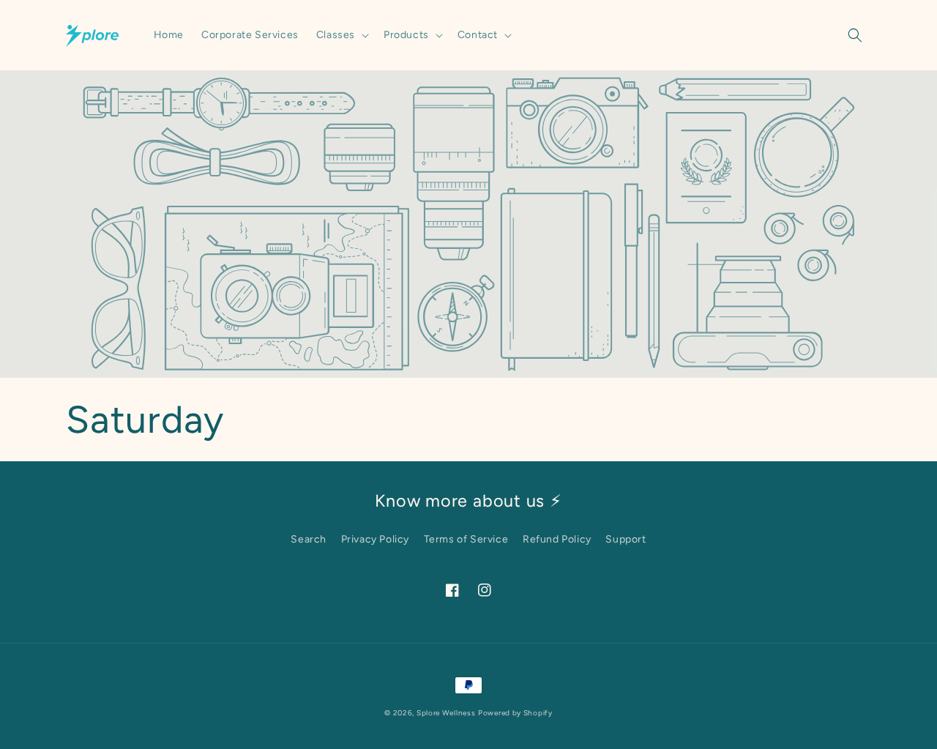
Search (308, 539)
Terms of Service (466, 539)
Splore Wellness (446, 713)
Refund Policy (557, 539)
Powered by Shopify (515, 713)
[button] (341, 35)
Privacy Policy (375, 539)
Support (625, 539)
